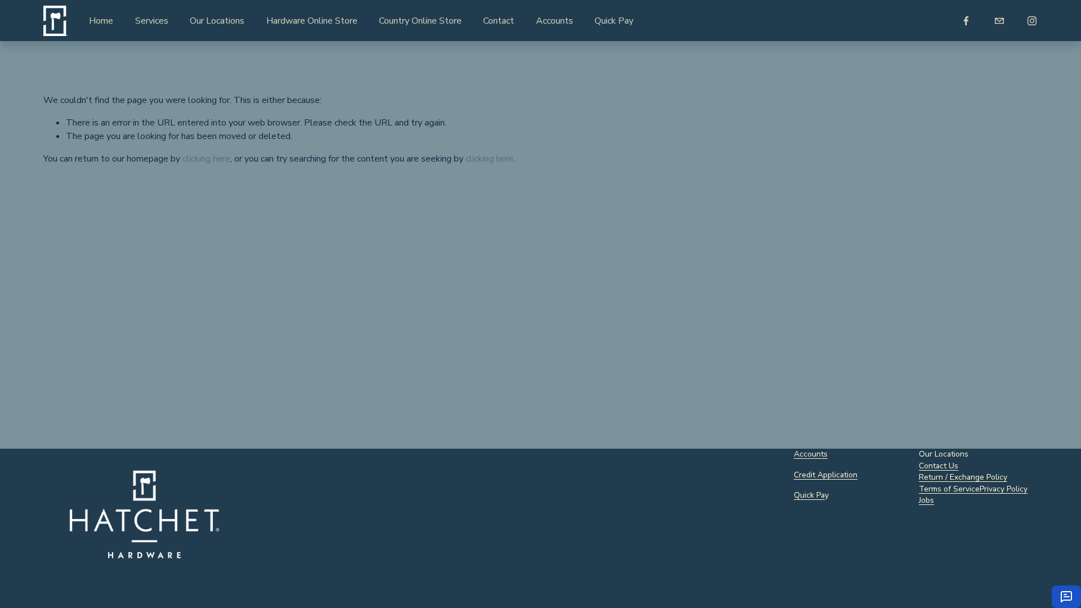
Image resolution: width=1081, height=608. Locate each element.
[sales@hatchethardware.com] (999, 20)
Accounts (554, 21)
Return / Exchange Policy (963, 477)
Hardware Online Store (312, 21)
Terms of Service (949, 489)
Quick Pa (809, 495)
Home (101, 21)
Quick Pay (614, 21)
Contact (498, 21)
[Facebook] (966, 20)
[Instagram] (1032, 20)
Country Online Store (420, 21)
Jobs (926, 500)
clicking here (206, 159)
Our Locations (217, 21)
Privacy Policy (1004, 489)
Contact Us (938, 466)
